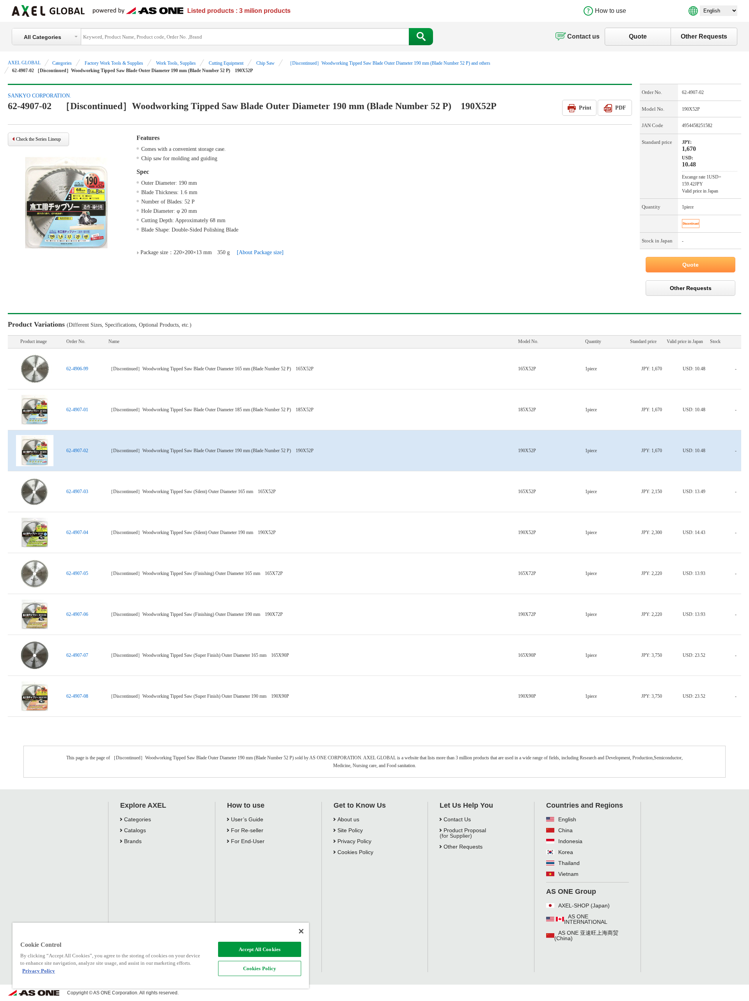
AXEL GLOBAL (24, 62)
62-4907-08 (77, 696)
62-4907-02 (77, 450)
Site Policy (350, 830)
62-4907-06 (77, 614)
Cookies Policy (260, 968)
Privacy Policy (354, 841)
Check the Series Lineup (38, 139)
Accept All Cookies (259, 949)
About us (348, 819)
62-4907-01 (77, 409)
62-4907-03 (77, 491)
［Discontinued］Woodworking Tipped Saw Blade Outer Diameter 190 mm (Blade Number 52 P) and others (389, 63)
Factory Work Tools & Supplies (114, 63)
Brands (133, 841)
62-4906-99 (77, 368)
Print (585, 108)
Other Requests (704, 36)
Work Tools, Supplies (176, 63)
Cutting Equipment (226, 63)
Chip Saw (265, 63)
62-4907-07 (77, 655)
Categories (62, 63)
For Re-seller (247, 830)
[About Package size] (260, 252)
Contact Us (457, 819)
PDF (620, 108)
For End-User (247, 841)
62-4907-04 (77, 532)
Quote (638, 36)
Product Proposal (465, 830)
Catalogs (135, 830)
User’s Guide (247, 819)
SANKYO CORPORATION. (39, 96)
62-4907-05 (77, 573)
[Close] (301, 931)
